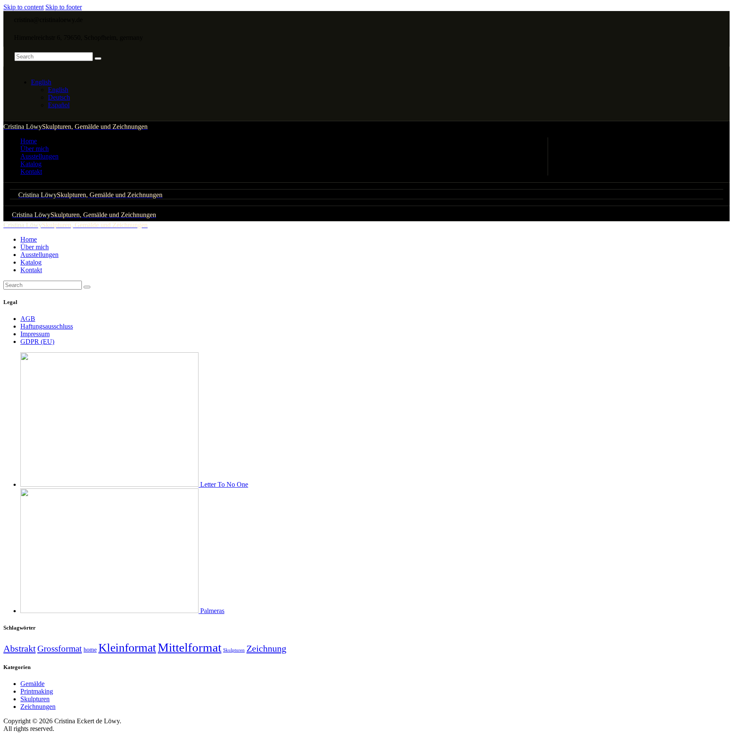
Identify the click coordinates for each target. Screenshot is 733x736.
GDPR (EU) (37, 341)
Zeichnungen (38, 706)
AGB (27, 318)
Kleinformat (127, 647)
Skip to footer (63, 7)
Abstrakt (19, 649)
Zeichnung (266, 648)
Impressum (35, 333)
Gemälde (32, 683)
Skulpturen (234, 650)
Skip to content (23, 7)
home (90, 649)
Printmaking (36, 691)
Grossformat (59, 648)
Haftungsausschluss (46, 326)
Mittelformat (189, 647)
